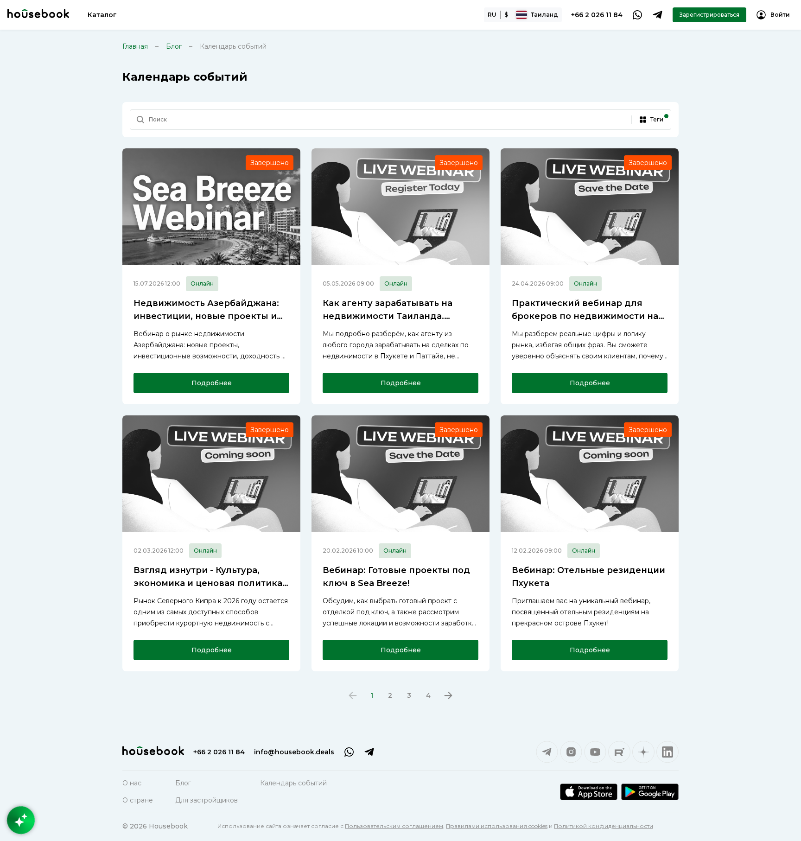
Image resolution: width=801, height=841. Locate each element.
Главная (135, 46)
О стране (137, 800)
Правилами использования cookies (496, 825)
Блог (174, 46)
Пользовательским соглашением (394, 825)
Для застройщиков (206, 800)
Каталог (102, 15)
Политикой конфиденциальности (603, 825)
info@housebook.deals (294, 752)
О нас (131, 783)
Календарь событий (293, 783)
